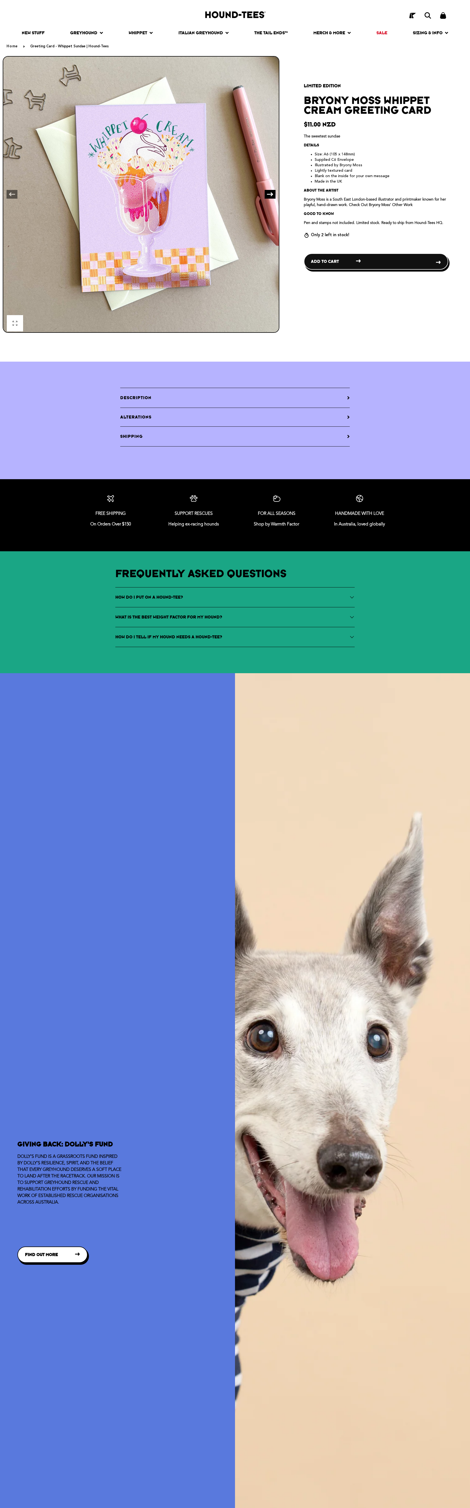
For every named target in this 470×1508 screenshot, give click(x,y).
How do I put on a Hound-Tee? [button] (149, 597)
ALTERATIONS (135, 417)
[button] (428, 15)
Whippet (138, 32)
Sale (381, 32)
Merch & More (329, 32)
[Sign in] (412, 15)
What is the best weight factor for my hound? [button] (168, 617)
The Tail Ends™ (271, 32)
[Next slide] (270, 194)
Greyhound (83, 32)
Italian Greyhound (200, 32)
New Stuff (33, 32)
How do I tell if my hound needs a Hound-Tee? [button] (168, 636)
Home (12, 46)
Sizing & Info (428, 32)
